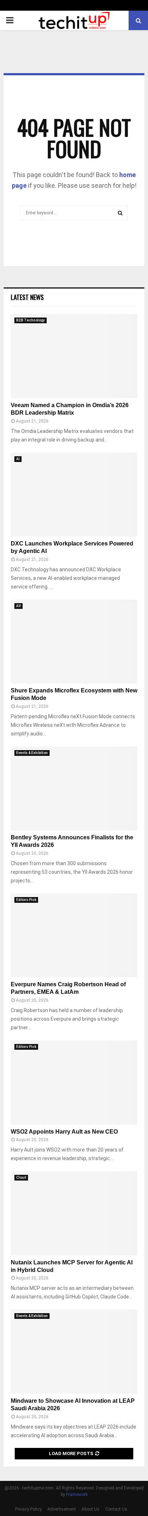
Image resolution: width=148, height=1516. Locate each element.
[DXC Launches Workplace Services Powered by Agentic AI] (74, 495)
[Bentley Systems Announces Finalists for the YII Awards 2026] (74, 789)
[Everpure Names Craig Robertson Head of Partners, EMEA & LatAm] (74, 935)
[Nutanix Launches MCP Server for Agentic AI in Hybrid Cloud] (74, 1213)
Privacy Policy (28, 1509)
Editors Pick (26, 900)
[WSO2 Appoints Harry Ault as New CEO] (74, 1082)
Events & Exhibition (32, 753)
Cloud (21, 1177)
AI (18, 459)
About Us (91, 1509)
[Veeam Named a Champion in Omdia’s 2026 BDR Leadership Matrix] (74, 356)
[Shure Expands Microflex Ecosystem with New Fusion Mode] (74, 642)
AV (18, 606)
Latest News (27, 297)
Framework (77, 1494)
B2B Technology (30, 320)
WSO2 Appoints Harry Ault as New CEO (64, 1132)
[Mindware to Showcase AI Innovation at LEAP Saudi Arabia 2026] (74, 1352)
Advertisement (61, 1509)
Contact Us (116, 1509)
